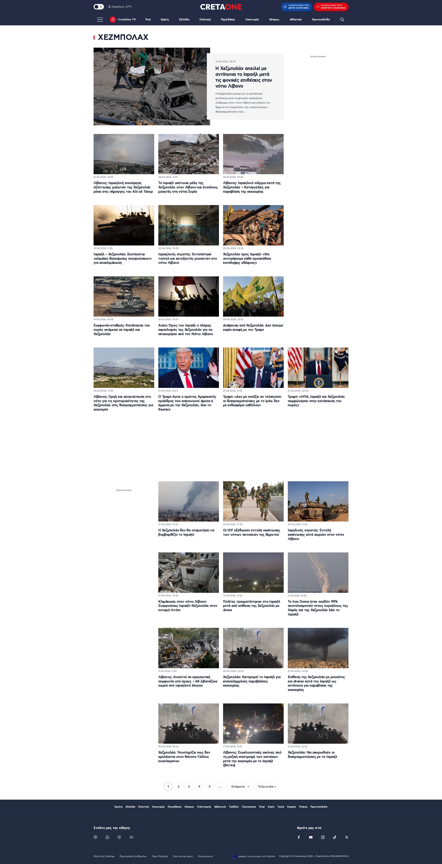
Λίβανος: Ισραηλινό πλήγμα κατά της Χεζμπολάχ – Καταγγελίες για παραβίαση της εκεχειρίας (252, 187)
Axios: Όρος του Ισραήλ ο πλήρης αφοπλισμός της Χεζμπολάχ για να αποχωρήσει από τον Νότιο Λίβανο (185, 330)
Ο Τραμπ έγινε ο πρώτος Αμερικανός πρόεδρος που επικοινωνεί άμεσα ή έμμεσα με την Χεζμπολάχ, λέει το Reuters (187, 403)
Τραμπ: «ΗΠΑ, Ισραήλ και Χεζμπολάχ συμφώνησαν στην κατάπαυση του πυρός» (316, 401)
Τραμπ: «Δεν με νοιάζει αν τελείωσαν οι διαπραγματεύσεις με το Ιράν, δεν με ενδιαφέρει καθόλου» (252, 401)
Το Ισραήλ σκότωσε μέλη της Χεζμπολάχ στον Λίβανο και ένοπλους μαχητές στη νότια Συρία (188, 187)
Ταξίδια (234, 807)
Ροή (148, 19)
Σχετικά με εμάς (183, 856)
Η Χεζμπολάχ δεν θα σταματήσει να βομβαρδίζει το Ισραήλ (186, 532)
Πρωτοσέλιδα (321, 19)
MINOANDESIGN (339, 856)
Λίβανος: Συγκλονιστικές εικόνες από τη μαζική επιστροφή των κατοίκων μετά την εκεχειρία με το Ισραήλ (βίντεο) (252, 759)
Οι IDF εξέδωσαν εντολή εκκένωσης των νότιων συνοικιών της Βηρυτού (251, 532)
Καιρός (291, 807)
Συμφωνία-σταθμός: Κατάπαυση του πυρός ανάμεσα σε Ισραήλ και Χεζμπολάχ (122, 330)
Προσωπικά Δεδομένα (133, 856)
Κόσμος (274, 19)
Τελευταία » (267, 786)
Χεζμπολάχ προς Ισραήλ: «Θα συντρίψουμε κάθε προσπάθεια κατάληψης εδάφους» (247, 258)
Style (271, 807)
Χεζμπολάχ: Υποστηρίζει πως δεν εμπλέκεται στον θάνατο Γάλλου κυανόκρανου (184, 757)
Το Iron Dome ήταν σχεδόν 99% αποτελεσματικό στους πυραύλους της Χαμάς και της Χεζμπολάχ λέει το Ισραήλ (318, 608)
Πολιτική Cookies (104, 856)
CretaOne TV (127, 19)
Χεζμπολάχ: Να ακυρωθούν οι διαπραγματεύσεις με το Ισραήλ (312, 755)
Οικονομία (252, 19)
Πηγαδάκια (228, 19)
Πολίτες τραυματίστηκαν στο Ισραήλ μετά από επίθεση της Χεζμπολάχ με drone (251, 606)
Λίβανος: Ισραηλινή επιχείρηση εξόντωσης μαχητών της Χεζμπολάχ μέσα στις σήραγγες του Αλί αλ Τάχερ (123, 187)
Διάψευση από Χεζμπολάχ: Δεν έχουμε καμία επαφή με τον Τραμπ (253, 327)
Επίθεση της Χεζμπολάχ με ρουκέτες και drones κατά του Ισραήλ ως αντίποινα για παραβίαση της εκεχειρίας (316, 683)
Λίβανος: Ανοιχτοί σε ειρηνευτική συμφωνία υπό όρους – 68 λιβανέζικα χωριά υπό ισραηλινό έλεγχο (187, 681)
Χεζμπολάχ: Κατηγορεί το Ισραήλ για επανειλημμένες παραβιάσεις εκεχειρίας (252, 681)
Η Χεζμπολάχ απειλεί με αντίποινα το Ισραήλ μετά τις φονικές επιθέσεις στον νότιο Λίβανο (243, 77)
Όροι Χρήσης (160, 856)
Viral (262, 807)
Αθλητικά (296, 19)
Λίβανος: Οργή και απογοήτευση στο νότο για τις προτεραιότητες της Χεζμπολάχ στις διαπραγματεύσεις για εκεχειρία (123, 403)
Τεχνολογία (249, 807)
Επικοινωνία (205, 856)
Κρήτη (165, 19)
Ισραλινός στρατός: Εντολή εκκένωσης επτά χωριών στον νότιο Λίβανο (316, 534)
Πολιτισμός (204, 807)
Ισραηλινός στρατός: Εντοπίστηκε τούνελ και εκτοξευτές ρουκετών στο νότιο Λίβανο (187, 258)
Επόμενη (238, 786)
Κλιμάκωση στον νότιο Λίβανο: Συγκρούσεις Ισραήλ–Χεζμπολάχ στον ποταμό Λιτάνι (187, 606)
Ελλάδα (184, 19)
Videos (303, 807)
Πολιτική (205, 19)
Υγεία (280, 807)
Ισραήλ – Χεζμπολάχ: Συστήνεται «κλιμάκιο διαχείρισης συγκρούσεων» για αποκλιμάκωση (123, 258)
